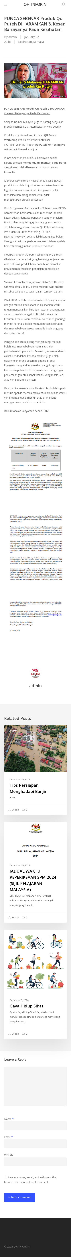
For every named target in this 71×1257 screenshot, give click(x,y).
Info (13, 827)
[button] (6, 4)
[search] (62, 4)
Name (9, 1119)
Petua (13, 730)
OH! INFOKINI (36, 4)
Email (8, 1137)
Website (9, 1155)
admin (12, 37)
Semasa (38, 42)
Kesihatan (25, 42)
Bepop (15, 809)
